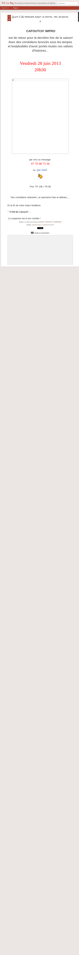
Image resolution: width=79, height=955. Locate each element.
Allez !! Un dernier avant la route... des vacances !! (40, 19)
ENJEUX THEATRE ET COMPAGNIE (50, 222)
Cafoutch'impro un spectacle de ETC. (43, 225)
